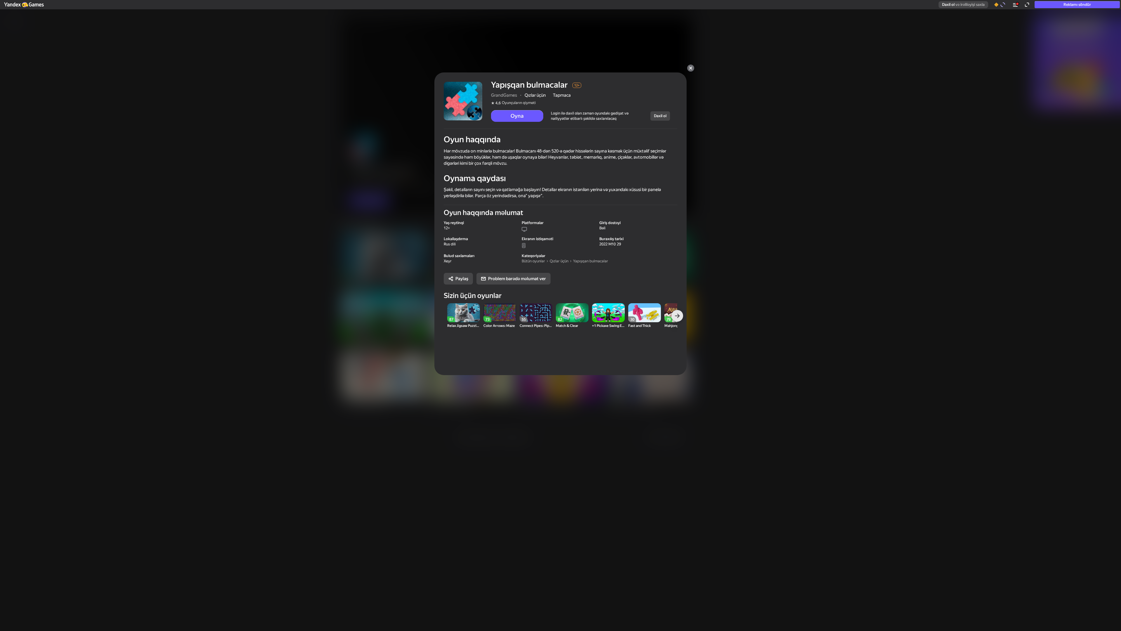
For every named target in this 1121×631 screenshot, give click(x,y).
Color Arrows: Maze (499, 326)
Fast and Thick (639, 326)
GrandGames (504, 95)
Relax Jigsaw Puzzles (463, 326)
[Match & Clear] (572, 312)
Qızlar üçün (559, 261)
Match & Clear (567, 326)
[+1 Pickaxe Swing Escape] (608, 312)
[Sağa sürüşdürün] (677, 316)
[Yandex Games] (23, 4)
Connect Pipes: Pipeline (536, 326)
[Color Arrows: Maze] (499, 312)
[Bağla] (690, 68)
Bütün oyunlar (533, 261)
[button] (23, 4)
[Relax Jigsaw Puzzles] (463, 312)
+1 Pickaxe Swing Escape (608, 326)
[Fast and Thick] (644, 312)
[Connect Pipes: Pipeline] (536, 312)
